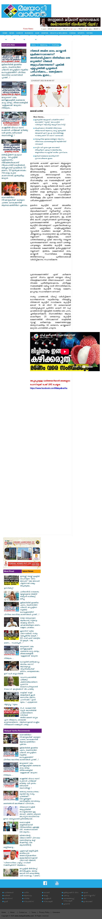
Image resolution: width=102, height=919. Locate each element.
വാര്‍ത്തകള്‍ (8, 893)
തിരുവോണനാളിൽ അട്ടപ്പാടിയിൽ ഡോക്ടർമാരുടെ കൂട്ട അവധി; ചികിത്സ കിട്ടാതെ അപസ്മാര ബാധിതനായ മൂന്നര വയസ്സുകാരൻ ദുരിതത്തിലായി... (22, 813)
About (12, 912)
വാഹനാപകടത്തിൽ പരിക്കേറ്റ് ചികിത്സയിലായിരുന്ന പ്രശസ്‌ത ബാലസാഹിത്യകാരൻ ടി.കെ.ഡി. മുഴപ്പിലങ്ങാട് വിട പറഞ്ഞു (21, 683)
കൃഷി (6, 902)
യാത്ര (46, 896)
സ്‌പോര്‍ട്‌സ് (29, 902)
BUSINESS (29, 33)
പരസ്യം (66, 896)
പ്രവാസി (66, 904)
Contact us (23, 912)
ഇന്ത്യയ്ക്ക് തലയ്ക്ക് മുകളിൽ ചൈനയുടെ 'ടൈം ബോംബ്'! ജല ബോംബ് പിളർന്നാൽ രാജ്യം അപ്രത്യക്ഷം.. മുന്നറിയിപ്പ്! (22, 583)
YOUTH (14, 37)
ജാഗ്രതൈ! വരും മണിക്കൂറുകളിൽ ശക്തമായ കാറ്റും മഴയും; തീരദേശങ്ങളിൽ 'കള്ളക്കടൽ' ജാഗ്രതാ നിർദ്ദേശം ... (14, 103)
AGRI (37, 33)
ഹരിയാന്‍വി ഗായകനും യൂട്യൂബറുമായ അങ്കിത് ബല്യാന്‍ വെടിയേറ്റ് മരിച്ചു (29, 595)
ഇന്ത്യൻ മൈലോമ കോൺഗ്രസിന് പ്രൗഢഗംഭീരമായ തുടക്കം (47, 157)
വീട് (84, 899)
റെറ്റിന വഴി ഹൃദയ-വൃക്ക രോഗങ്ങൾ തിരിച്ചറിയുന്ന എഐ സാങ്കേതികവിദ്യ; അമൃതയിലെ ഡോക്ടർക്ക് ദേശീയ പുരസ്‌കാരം (51, 150)
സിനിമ (26, 899)
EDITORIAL (35, 37)
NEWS (11, 33)
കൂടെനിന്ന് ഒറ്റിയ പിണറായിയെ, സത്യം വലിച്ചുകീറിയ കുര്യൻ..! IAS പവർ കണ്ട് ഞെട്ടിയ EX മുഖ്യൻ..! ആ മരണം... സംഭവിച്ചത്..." (22, 637)
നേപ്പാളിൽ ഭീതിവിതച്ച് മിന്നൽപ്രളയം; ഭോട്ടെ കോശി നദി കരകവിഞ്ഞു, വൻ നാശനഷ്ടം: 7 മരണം (30, 872)
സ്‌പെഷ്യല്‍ (48, 902)
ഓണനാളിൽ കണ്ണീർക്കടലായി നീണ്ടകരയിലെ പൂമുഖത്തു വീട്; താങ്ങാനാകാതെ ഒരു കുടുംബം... (29, 827)
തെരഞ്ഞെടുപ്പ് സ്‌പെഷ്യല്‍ (68, 900)
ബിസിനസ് (8, 899)
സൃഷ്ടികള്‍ (47, 899)
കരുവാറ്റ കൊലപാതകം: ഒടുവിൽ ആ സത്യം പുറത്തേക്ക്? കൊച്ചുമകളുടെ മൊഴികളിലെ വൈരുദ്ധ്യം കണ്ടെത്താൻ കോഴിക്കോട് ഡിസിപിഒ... (21, 798)
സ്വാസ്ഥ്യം (55, 45)
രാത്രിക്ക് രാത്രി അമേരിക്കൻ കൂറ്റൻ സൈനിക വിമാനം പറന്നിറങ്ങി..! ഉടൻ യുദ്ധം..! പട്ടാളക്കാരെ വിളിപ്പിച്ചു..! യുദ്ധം (20, 699)
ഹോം (34, 45)
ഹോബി (47, 893)
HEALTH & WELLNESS (58, 33)
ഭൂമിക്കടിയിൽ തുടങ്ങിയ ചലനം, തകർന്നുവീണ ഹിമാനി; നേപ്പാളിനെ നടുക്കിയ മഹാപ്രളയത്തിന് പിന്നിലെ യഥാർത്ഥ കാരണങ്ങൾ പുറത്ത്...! (14, 71)
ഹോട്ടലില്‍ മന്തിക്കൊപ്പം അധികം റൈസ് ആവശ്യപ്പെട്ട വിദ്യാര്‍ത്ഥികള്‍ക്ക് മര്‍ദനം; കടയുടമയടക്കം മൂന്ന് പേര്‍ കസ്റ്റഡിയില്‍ (22, 668)
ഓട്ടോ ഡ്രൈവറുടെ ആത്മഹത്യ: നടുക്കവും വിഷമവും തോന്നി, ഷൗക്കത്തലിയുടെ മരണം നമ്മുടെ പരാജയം (30, 623)
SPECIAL (5, 37)
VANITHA (44, 33)
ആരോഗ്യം (43, 45)
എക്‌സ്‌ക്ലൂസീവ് (89, 896)
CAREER (19, 33)
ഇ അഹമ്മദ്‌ (87, 902)
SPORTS (81, 33)
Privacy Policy (44, 912)
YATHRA (89, 33)
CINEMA (72, 33)
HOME (4, 33)
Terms (33, 912)
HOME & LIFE (24, 37)
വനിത (26, 893)
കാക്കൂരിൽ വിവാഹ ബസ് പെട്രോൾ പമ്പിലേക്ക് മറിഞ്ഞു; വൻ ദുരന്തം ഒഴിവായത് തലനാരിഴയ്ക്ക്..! (14, 132)
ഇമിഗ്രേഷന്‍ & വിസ (70, 893)
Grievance (56, 912)
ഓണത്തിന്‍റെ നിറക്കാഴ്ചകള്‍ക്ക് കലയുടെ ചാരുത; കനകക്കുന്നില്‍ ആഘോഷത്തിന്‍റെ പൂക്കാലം (14, 201)
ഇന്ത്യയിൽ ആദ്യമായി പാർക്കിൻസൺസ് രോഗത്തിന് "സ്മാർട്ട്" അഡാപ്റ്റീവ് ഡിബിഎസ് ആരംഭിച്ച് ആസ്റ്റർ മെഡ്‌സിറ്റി (50, 122)
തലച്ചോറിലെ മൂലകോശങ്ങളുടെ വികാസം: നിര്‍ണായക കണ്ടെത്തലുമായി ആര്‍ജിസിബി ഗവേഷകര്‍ (50, 142)
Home (3, 912)
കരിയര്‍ (7, 896)
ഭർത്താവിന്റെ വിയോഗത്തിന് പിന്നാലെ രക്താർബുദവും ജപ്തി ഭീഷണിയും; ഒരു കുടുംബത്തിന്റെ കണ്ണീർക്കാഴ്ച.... (21, 842)
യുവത (85, 893)
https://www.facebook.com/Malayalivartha (48, 388)
